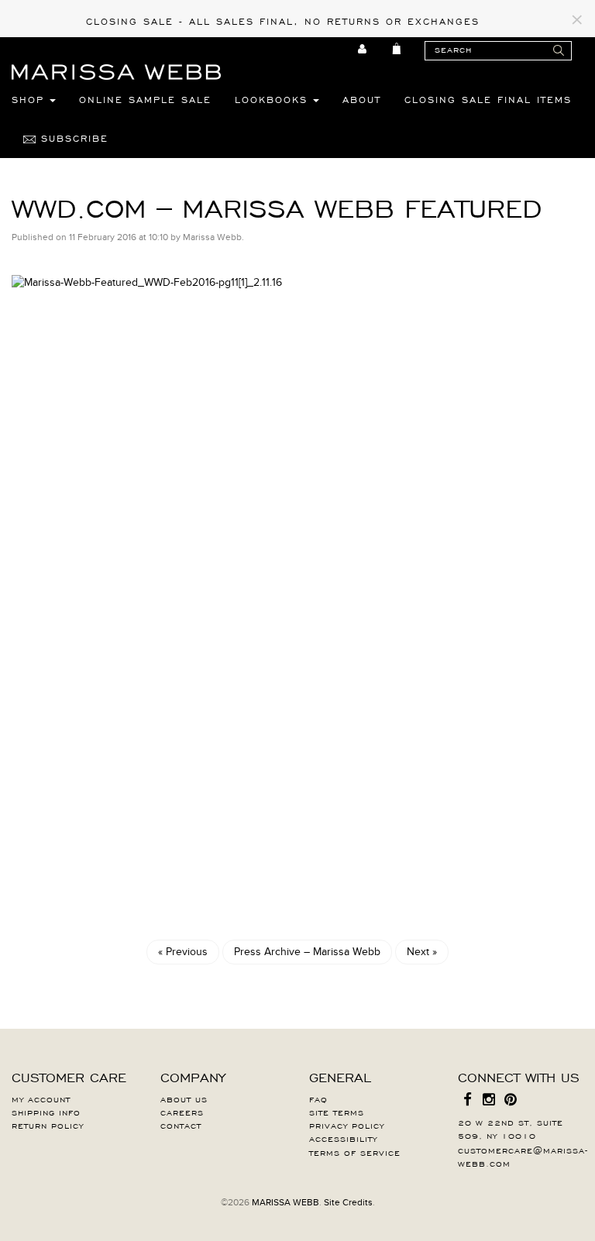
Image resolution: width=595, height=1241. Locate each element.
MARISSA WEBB (285, 1202)
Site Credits (348, 1202)
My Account (41, 1098)
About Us (184, 1098)
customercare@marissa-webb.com (523, 1156)
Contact (180, 1124)
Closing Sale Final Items (488, 99)
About (361, 99)
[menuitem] (363, 48)
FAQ (318, 1098)
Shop (31, 99)
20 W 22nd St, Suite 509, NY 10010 (510, 1128)
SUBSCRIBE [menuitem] (72, 137)
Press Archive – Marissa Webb (307, 951)
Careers (182, 1111)
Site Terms (336, 1111)
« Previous (183, 951)
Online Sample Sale (145, 99)
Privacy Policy (346, 1124)
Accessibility (343, 1138)
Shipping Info (46, 1111)
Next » (422, 951)
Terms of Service (355, 1152)
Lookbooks (274, 99)
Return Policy (48, 1124)
